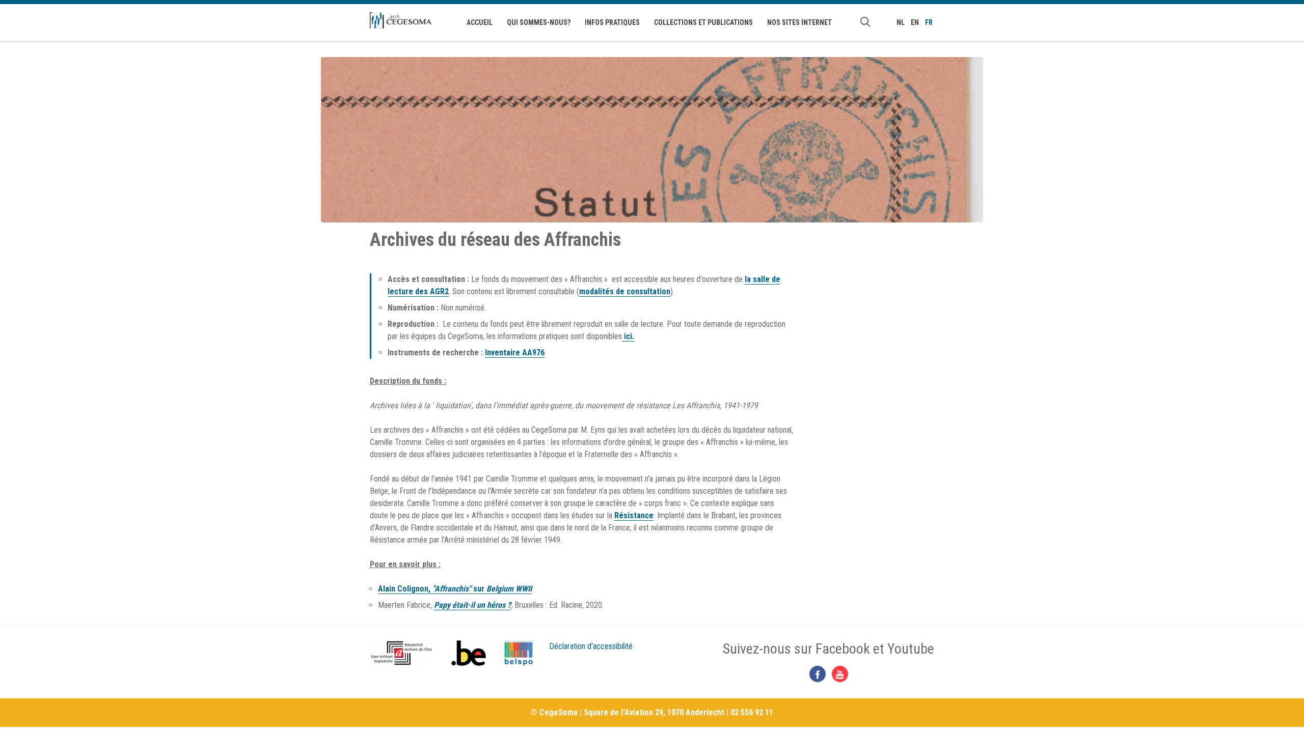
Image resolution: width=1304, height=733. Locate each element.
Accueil (480, 22)
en (915, 22)
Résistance (634, 515)
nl (900, 22)
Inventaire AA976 (515, 352)
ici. (628, 336)
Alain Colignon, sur (455, 589)
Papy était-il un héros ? (472, 605)
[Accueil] (400, 20)
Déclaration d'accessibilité (591, 646)
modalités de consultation (624, 291)
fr (929, 22)
